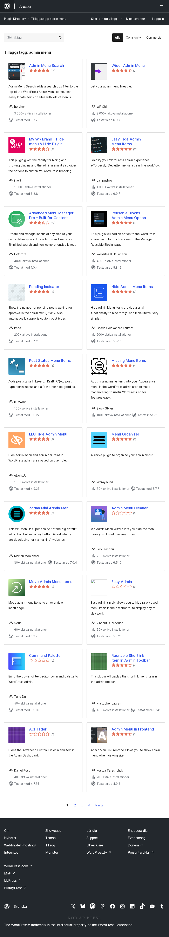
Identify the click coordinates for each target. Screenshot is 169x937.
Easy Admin (121, 581)
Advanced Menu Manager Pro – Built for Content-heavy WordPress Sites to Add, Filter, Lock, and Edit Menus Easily (52, 215)
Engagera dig (138, 830)
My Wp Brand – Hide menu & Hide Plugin (46, 141)
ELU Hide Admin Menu (48, 434)
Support (93, 838)
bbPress (12, 880)
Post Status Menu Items (50, 360)
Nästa (99, 805)
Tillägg (50, 845)
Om (6, 830)
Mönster (51, 852)
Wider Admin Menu (128, 65)
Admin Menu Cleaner (129, 508)
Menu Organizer (125, 434)
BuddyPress (15, 888)
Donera (135, 845)
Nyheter (10, 838)
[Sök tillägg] (60, 37)
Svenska (20, 906)
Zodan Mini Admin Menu (49, 508)
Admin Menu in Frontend (132, 729)
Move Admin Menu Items (50, 581)
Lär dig (92, 830)
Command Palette (45, 655)
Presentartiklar (141, 852)
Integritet (11, 852)
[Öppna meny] (162, 6)
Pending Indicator (44, 286)
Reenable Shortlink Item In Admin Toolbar (130, 657)
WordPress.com (18, 866)
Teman (50, 838)
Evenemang (137, 838)
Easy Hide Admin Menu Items (126, 141)
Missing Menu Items (128, 360)
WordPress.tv (99, 852)
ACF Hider (38, 729)
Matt (10, 873)
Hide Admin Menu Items (132, 286)
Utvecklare (95, 845)
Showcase (53, 830)
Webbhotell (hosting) (20, 845)
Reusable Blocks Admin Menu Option (128, 215)
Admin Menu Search (46, 65)
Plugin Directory (15, 18)
